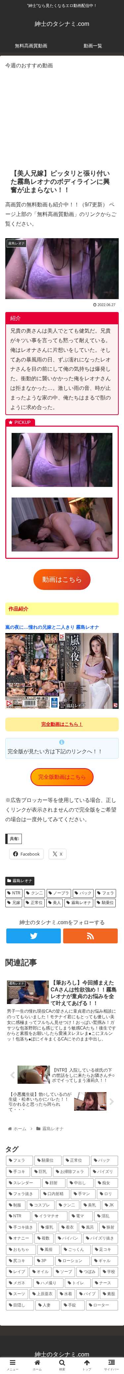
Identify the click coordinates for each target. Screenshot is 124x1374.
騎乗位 (108, 902)
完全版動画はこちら (62, 777)
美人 (57, 902)
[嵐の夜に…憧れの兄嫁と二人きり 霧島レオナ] (62, 708)
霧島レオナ (22, 880)
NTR (16, 893)
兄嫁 (16, 902)
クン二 (37, 893)
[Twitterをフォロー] (33, 935)
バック (86, 893)
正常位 (37, 902)
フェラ (108, 893)
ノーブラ (61, 893)
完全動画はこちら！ (62, 724)
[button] (111, 858)
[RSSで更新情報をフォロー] (90, 935)
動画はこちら (62, 579)
